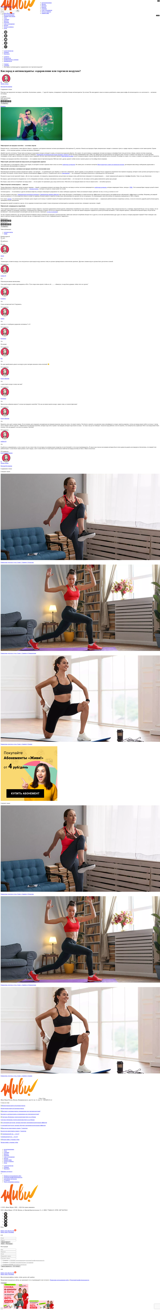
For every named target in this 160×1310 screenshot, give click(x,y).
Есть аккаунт (16, 1266)
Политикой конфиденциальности (79, 1280)
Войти (2, 1243)
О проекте (7, 1180)
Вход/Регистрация (9, 13)
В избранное (4, 103)
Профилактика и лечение (11, 59)
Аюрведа (6, 56)
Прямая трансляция (9, 16)
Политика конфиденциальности (13, 1177)
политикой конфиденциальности (35, 1260)
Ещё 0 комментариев (6, 453)
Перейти (3, 106)
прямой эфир (45, 13)
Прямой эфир (8, 1160)
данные (9, 199)
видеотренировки (47, 2)
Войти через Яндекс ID (7, 1230)
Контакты (7, 54)
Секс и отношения (47, 10)
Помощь (6, 52)
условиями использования (16, 1260)
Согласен (3, 1283)
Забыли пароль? (5, 1242)
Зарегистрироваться (6, 1266)
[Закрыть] (2, 1308)
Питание (44, 5)
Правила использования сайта (12, 1176)
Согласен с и (23, 1260)
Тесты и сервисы (9, 27)
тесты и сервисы (46, 11)
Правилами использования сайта (59, 1280)
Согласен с (17, 1262)
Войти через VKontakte (7, 1232)
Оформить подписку (6, 6)
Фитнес (44, 4)
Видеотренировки (9, 15)
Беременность (8, 61)
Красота (44, 7)
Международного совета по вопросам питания (110, 164)
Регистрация (9, 1243)
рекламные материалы (10, 1179)
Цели (5, 28)
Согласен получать (14, 1264)
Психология (7, 58)
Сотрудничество (8, 51)
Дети (5, 18)
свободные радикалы (101, 187)
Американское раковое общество (49, 194)
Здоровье (44, 8)
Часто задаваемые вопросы (11, 1182)
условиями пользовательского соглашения (21, 1262)
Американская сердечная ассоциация (28, 194)
